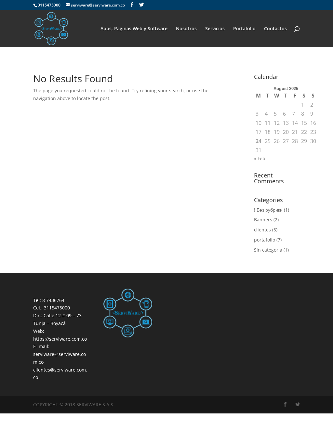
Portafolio (244, 29)
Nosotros (186, 29)
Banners (263, 219)
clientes (262, 230)
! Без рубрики (268, 210)
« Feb (259, 158)
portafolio (264, 240)
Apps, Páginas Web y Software (133, 29)
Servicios (215, 29)
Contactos (275, 29)
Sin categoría (268, 250)
